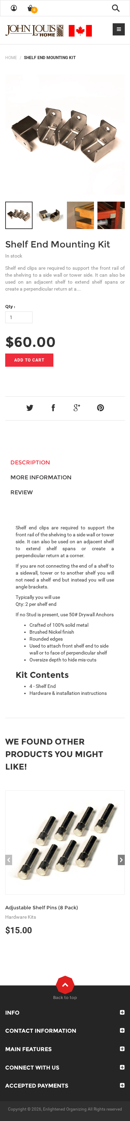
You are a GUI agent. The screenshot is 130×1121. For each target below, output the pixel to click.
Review (21, 492)
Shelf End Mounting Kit (57, 244)
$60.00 (30, 341)
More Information (40, 477)
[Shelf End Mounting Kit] (65, 135)
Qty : (10, 306)
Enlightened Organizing (65, 1109)
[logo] (48, 30)
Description (30, 462)
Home (11, 57)
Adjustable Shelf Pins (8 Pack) (41, 907)
